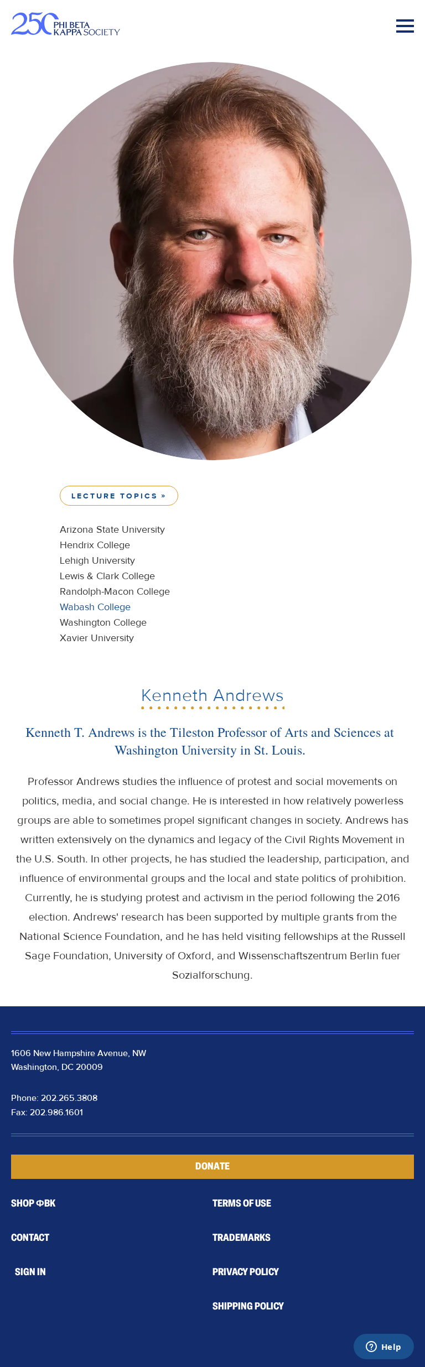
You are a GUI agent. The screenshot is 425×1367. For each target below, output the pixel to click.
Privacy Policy (245, 1272)
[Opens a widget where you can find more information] (383, 1347)
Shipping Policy (248, 1306)
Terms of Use (241, 1203)
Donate (212, 1166)
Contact (30, 1237)
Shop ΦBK (33, 1203)
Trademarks (241, 1237)
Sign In (30, 1272)
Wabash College (95, 607)
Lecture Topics (114, 496)
